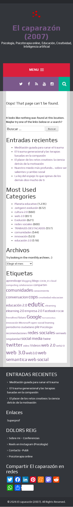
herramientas (48, 317)
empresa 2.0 (33, 311)
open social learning (42, 322)
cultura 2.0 (21, 212)
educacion (57, 297)
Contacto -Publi (18, 450)
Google (34, 316)
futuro (22, 317)
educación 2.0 (23, 240)
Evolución (20, 220)
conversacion (17, 297)
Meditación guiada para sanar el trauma (39, 147)
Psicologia (46, 327)
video (26, 345)
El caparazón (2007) (36, 32)
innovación (21, 236)
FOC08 (60, 311)
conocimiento (41, 290)
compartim (40, 285)
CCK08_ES (45, 281)
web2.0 (60, 345)
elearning (50, 305)
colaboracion (26, 285)
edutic (36, 304)
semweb (61, 333)
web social (38, 359)
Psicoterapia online (21, 456)
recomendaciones (16, 333)
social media (32, 338)
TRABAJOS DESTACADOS (30, 228)
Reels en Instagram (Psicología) (28, 444)
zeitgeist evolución (26, 207)
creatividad (45, 297)
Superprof (13, 420)
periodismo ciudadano (20, 327)
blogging (26, 280)
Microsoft (24, 322)
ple (37, 327)
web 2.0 (20, 216)
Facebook (49, 311)
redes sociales (23, 224)
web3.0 (31, 353)
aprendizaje (13, 280)
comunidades (23, 232)
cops (33, 296)
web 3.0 (15, 352)
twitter (14, 345)
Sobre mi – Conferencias (24, 438)
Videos (35, 345)
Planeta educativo (26, 203)
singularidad (13, 338)
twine (47, 338)
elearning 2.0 (15, 311)
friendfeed (12, 317)
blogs (35, 280)
